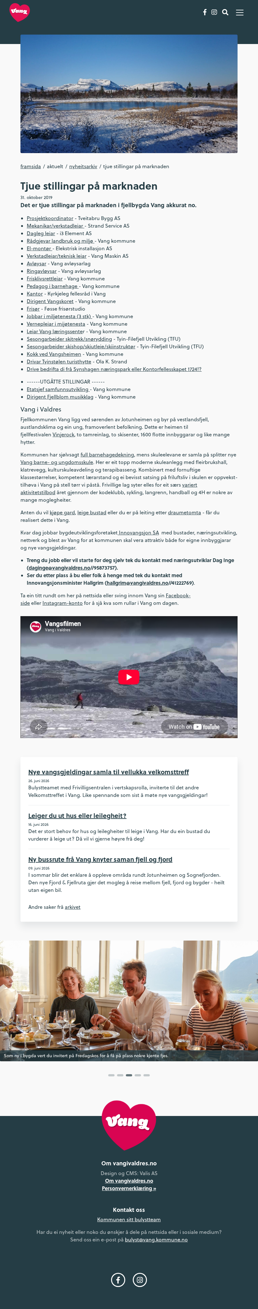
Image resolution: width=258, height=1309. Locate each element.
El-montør (39, 248)
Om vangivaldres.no (129, 1180)
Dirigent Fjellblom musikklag (60, 396)
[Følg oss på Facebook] (204, 12)
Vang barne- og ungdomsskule (56, 462)
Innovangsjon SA (138, 532)
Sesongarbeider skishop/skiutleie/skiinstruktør (81, 346)
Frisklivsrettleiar (45, 278)
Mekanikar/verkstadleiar (55, 225)
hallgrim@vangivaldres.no (137, 582)
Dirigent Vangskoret (50, 301)
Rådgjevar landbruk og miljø (60, 240)
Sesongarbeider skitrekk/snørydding (69, 338)
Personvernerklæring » (129, 1188)
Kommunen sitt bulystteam (129, 1219)
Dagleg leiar (41, 233)
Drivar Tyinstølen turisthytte (59, 361)
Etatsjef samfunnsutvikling (58, 389)
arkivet (73, 906)
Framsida (30, 166)
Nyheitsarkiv (83, 166)
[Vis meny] (240, 12)
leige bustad (91, 512)
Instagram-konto (62, 602)
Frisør (33, 308)
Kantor (35, 293)
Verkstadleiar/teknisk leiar (57, 255)
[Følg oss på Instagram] (214, 12)
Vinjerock (63, 434)
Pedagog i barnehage (53, 286)
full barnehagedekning (107, 454)
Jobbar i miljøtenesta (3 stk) (59, 316)
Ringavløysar (42, 271)
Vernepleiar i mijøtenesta (56, 323)
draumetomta (184, 512)
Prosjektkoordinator (50, 218)
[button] (111, 1075)
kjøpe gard (62, 512)
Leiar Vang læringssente (55, 331)
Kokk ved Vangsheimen (54, 354)
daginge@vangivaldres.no (59, 567)
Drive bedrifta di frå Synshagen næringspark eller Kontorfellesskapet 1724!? (114, 369)
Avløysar (36, 263)
